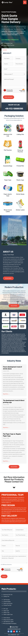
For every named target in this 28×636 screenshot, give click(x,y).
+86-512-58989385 (14, 108)
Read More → (6, 394)
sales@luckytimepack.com (14, 628)
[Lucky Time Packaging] (7, 2)
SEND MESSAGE (9, 97)
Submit (4, 576)
